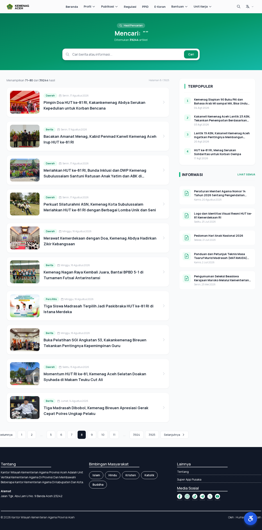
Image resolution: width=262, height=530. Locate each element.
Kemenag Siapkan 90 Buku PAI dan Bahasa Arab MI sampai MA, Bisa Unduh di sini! (221, 103)
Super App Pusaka (189, 479)
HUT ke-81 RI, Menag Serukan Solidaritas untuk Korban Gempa (217, 152)
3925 (152, 435)
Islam (96, 475)
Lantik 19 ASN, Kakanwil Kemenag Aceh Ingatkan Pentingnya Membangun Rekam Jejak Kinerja (222, 137)
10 (102, 435)
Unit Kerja (201, 6)
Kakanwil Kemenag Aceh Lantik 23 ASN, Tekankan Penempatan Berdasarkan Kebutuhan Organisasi (222, 120)
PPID (145, 7)
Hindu (112, 475)
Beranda (72, 7)
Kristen (130, 475)
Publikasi (107, 6)
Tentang (183, 472)
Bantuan (177, 6)
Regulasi (130, 7)
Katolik (149, 475)
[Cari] (238, 6)
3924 (136, 435)
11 (114, 435)
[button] (250, 518)
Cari (191, 54)
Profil (87, 6)
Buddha (98, 484)
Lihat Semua (246, 174)
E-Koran (160, 7)
